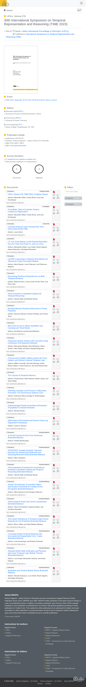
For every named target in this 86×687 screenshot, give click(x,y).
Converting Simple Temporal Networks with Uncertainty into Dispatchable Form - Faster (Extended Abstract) (25, 536)
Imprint (79, 681)
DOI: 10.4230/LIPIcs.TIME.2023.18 (16, 512)
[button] (79, 10)
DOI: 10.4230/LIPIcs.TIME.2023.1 (16, 235)
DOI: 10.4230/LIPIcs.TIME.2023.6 (16, 319)
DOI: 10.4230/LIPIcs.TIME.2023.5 (16, 302)
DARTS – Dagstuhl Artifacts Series (57, 630)
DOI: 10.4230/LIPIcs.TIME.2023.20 (16, 544)
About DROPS (69, 681)
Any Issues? (81, 678)
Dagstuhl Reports (51, 633)
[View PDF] (54, 192)
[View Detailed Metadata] (54, 195)
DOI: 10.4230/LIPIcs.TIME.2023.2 (16, 252)
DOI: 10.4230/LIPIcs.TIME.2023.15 (16, 460)
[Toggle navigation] (81, 3)
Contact (48, 683)
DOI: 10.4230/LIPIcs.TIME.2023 (15, 202)
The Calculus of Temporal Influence (22, 375)
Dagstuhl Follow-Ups (13, 635)
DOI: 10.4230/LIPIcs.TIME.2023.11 (16, 399)
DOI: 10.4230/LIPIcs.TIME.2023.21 (16, 563)
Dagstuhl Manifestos (52, 635)
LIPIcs (8, 630)
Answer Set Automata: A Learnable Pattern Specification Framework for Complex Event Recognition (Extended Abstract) (25, 487)
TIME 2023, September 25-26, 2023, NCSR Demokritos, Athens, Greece (31, 100)
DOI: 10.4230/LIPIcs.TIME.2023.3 (16, 269)
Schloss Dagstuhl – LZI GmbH (27, 681)
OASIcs (8, 633)
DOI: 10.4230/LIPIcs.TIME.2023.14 (16, 443)
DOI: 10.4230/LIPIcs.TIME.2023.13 (16, 428)
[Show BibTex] (58, 198)
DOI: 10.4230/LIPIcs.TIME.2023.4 (16, 287)
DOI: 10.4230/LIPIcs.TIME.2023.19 (16, 527)
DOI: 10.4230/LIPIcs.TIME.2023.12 (16, 413)
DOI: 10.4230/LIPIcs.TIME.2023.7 (16, 334)
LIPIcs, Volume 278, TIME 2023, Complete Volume (28, 194)
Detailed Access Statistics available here (21, 159)
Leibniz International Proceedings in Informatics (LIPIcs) (45, 31)
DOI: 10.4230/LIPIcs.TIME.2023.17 (16, 495)
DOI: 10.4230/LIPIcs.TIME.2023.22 (16, 581)
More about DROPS (13, 616)
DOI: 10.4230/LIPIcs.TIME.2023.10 (16, 384)
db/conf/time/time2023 (18, 145)
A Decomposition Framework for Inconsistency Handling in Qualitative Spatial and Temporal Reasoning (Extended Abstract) (26, 470)
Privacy (40, 683)
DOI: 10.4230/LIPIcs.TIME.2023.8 (16, 351)
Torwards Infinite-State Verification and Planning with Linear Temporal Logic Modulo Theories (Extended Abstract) (27, 553)
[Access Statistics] (58, 195)
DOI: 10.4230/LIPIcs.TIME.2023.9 (16, 368)
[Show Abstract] (54, 198)
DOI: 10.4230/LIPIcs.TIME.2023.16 (16, 478)
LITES (47, 638)
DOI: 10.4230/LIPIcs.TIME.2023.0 (16, 220)
